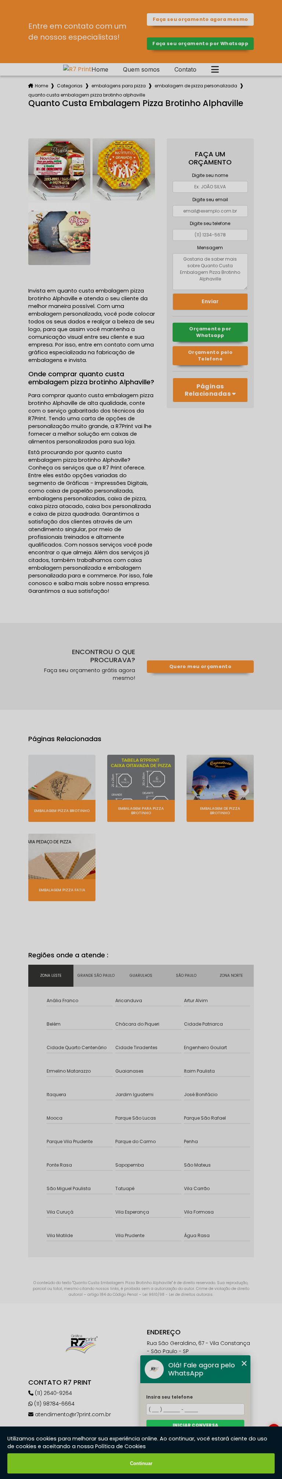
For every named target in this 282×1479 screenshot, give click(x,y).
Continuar (141, 1463)
